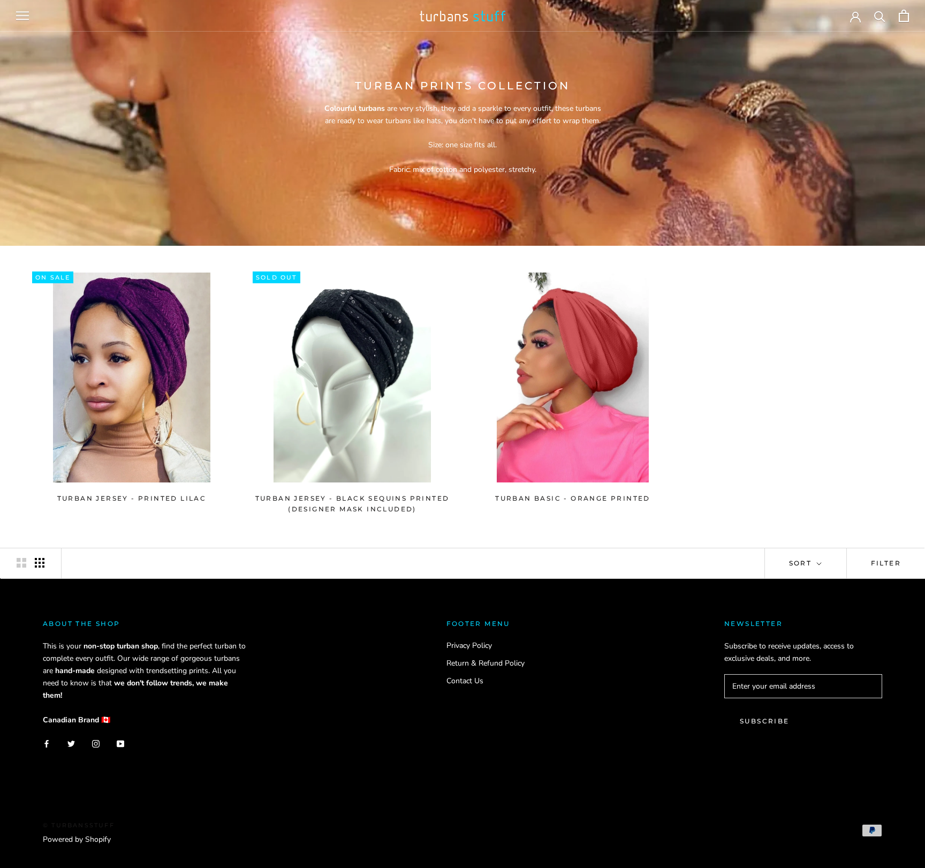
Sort (802, 563)
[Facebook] (46, 743)
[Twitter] (71, 743)
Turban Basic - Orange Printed (572, 498)
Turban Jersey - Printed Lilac (132, 498)
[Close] (899, 793)
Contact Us (464, 681)
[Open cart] (904, 16)
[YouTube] (120, 743)
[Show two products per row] (21, 563)
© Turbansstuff (79, 825)
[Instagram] (96, 743)
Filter (886, 563)
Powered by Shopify (77, 839)
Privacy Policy (469, 645)
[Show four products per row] (39, 563)
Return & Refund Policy (485, 663)
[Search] (879, 15)
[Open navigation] (22, 15)
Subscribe (765, 721)
